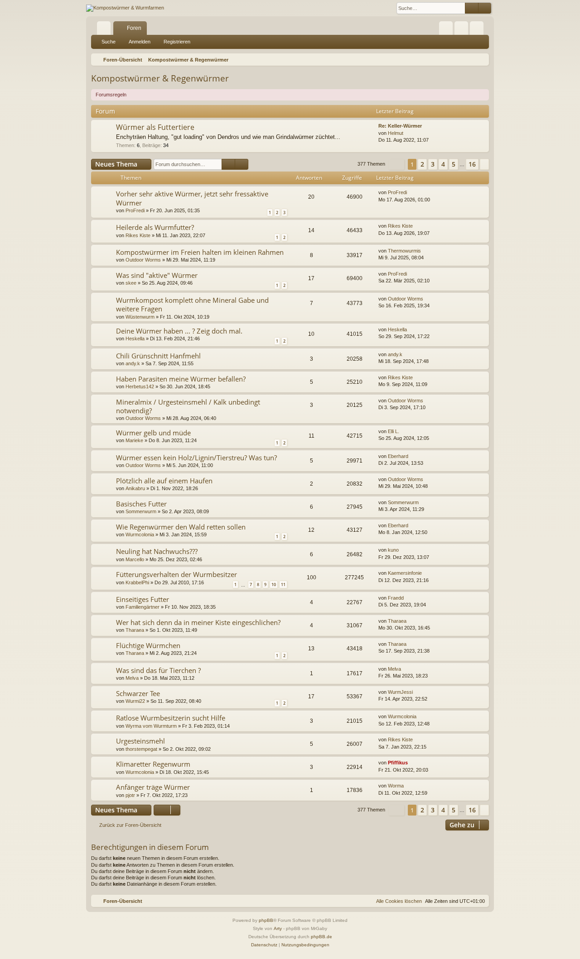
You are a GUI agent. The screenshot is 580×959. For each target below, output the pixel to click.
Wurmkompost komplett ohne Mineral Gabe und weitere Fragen (192, 304)
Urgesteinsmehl (140, 740)
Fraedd (396, 598)
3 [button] (433, 164)
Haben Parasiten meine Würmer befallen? (181, 378)
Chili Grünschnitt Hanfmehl (158, 355)
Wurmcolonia (140, 534)
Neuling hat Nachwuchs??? (157, 551)
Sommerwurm (141, 511)
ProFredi (135, 210)
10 (273, 584)
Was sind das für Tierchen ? (158, 670)
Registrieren (177, 41)
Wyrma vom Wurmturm (151, 726)
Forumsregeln (111, 94)
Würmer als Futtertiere (155, 127)
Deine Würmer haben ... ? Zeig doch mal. (179, 330)
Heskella (135, 338)
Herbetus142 (140, 386)
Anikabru (135, 488)
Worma (396, 785)
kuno (393, 550)
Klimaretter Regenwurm (153, 763)
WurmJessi (400, 692)
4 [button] (443, 164)
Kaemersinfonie (405, 573)
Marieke (134, 440)
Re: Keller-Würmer (400, 126)
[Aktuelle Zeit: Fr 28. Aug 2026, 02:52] (480, 60)
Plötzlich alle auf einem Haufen (164, 480)
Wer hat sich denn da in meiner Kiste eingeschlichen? (198, 622)
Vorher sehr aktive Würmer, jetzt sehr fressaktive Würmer (192, 198)
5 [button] (453, 164)
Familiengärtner (143, 607)
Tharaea (135, 630)
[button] (396, 164)
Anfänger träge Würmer (153, 787)
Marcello (135, 559)
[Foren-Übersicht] (125, 8)
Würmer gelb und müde (153, 432)
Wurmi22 (135, 701)
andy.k (133, 363)
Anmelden (139, 41)
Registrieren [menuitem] (478, 30)
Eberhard (398, 456)
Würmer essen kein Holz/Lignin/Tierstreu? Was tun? (196, 457)
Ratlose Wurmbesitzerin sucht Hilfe (170, 717)
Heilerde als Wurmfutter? (155, 227)
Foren (134, 28)
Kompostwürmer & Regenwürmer (160, 78)
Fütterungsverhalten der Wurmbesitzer (176, 574)
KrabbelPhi (137, 582)
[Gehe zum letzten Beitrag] (411, 192)
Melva (132, 678)
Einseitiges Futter (142, 599)
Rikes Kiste (138, 235)
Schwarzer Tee (138, 693)
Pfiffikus (398, 762)
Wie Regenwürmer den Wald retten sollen (181, 526)
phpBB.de (321, 936)
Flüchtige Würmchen (148, 645)
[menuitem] (446, 28)
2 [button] (422, 164)
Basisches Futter (141, 503)
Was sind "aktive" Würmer (157, 275)
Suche (109, 41)
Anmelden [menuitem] (463, 30)
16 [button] (472, 164)
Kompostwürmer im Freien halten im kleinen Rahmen (200, 252)
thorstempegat (141, 749)
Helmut (395, 133)
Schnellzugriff (106, 30)
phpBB (266, 920)
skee (131, 283)
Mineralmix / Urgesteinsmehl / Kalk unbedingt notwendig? (188, 406)
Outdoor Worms (143, 259)
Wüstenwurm (140, 317)
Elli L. (393, 431)
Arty (278, 928)
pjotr (130, 795)
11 (283, 584)
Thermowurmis (404, 250)
